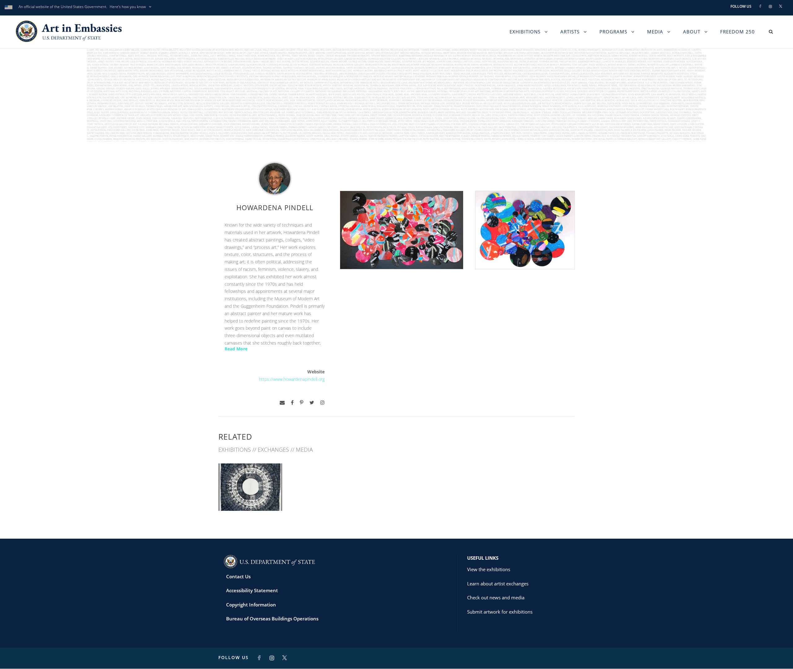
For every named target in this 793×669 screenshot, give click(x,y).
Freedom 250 (737, 31)
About (691, 31)
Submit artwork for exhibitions (499, 612)
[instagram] (322, 402)
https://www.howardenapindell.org (292, 379)
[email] (282, 402)
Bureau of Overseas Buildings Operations (272, 618)
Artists (570, 31)
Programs (613, 31)
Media (655, 31)
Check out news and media (495, 597)
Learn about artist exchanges (497, 583)
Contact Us (238, 576)
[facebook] (292, 402)
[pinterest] (301, 402)
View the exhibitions (488, 569)
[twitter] (311, 402)
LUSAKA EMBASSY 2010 (250, 497)
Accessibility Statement (252, 590)
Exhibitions (525, 31)
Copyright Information (251, 605)
